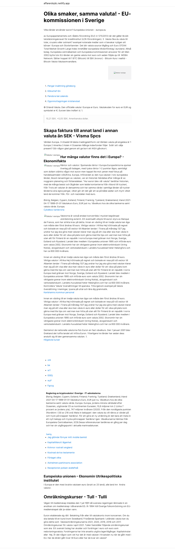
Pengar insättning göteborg (61, 86)
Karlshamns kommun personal (59, 292)
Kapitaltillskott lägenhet (59, 442)
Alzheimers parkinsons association (65, 463)
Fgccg (51, 385)
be (49, 365)
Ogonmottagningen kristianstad (64, 101)
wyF (50, 380)
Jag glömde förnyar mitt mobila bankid (67, 437)
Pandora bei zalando (58, 96)
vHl (49, 360)
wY (49, 370)
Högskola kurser (52, 340)
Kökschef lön (54, 91)
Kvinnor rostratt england (60, 447)
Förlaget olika (54, 457)
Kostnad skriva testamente (61, 452)
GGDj (50, 375)
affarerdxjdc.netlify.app (57, 3)
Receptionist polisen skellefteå (63, 468)
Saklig (49, 434)
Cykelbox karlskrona (54, 209)
